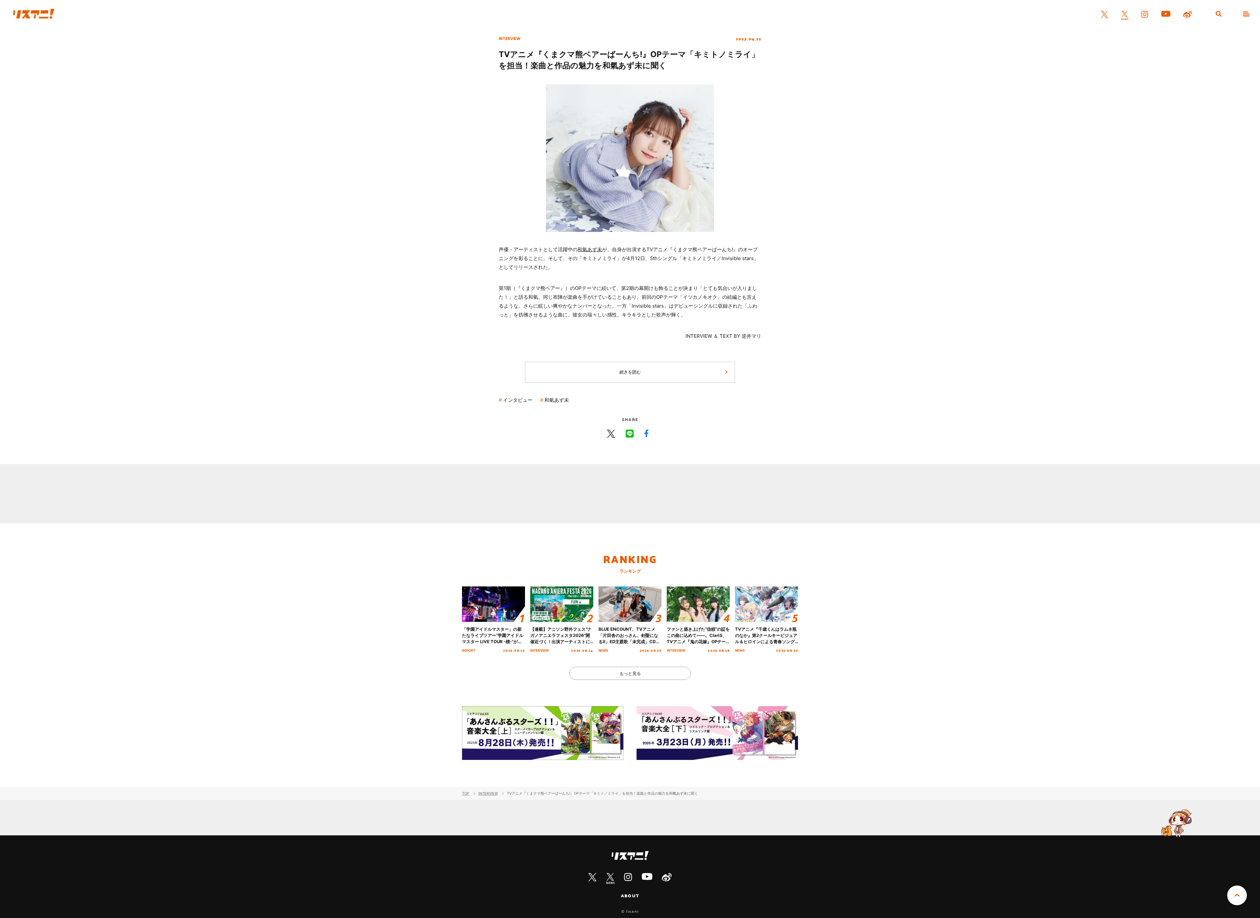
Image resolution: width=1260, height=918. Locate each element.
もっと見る (630, 673)
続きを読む (630, 372)
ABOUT (630, 895)
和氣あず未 (590, 249)
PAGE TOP (1237, 895)
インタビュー (518, 400)
